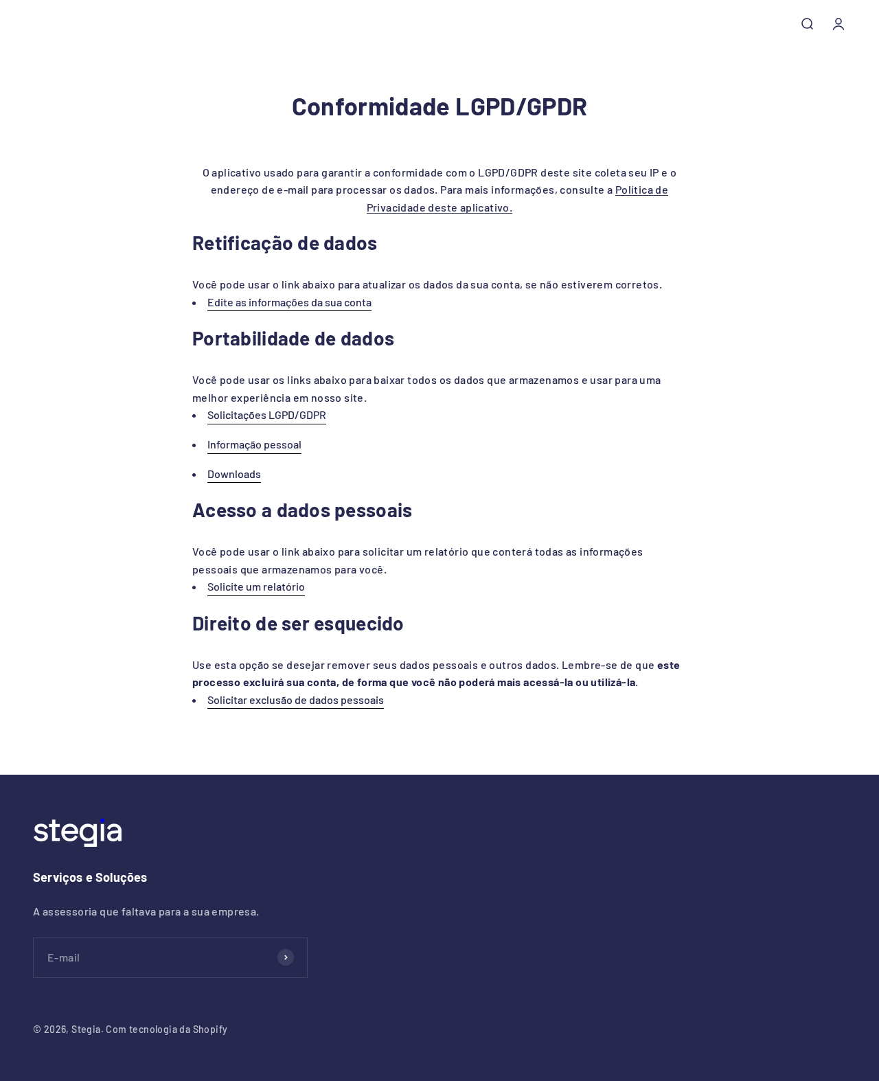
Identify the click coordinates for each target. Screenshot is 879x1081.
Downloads (234, 473)
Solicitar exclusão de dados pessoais (295, 699)
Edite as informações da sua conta (289, 301)
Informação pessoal (254, 444)
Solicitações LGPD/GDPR (266, 414)
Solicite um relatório (256, 586)
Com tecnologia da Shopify (166, 1029)
